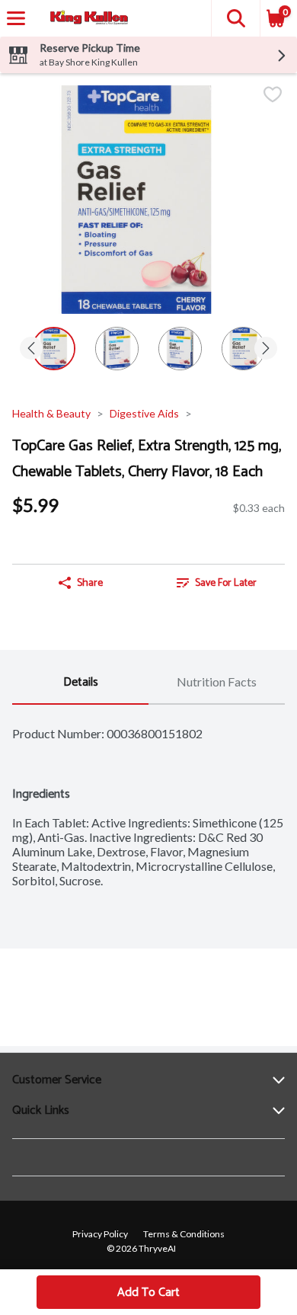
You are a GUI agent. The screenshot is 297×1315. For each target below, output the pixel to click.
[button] (235, 18)
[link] (216, 583)
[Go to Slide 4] (243, 348)
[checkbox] (272, 95)
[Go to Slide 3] (180, 348)
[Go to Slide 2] (117, 348)
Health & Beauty (51, 413)
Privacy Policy (100, 1234)
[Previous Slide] (31, 349)
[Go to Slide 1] (54, 348)
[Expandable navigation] (16, 18)
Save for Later (226, 583)
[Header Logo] (86, 18)
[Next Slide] (266, 349)
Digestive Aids (144, 413)
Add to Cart (148, 1292)
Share (90, 583)
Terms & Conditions (184, 1234)
